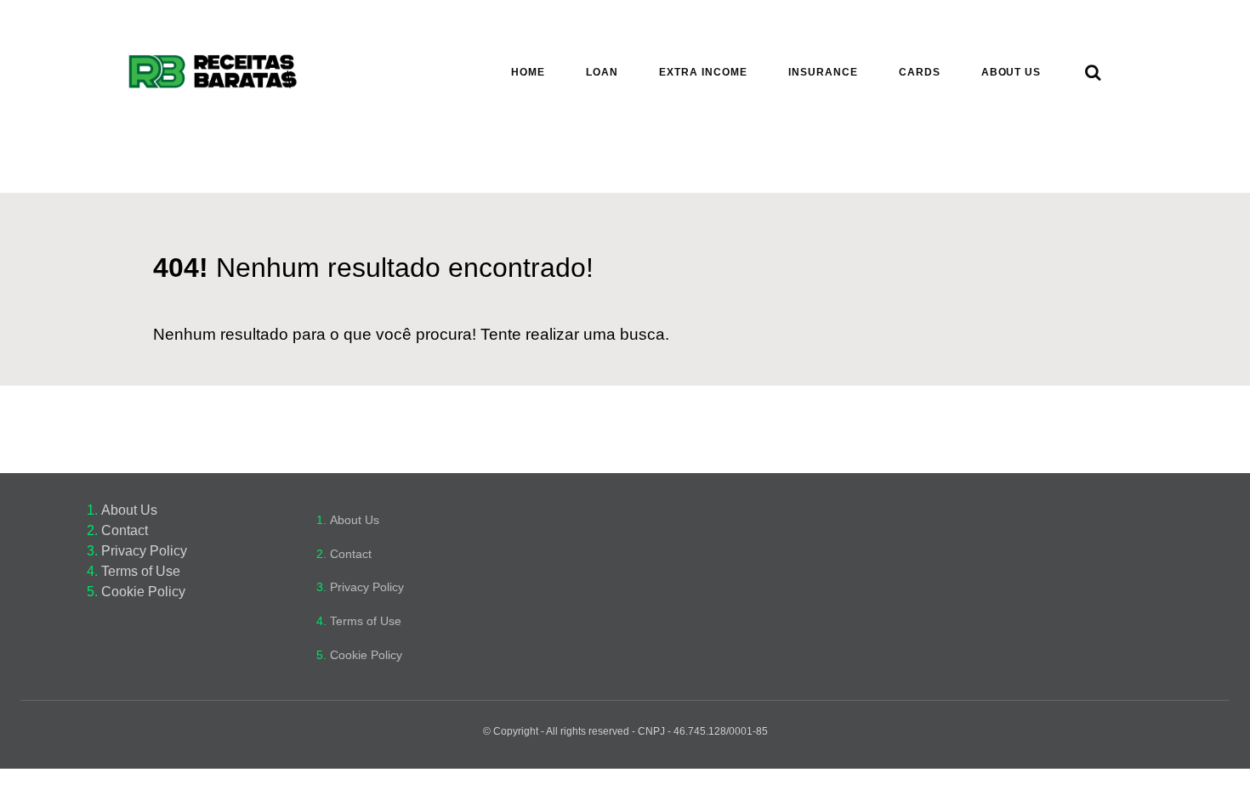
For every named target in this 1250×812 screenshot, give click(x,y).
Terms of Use (140, 571)
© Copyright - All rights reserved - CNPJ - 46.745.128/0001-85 (625, 731)
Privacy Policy (144, 551)
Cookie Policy (143, 591)
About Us (129, 510)
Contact (124, 530)
